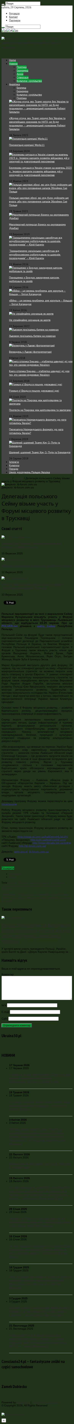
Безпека (21, 87)
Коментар (8, 974)
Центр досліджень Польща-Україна (29, 472)
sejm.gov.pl (21, 851)
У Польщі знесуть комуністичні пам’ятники (35, 894)
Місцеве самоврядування (34, 882)
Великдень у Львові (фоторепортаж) (30, 352)
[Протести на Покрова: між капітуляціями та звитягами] (40, 403)
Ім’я (4, 1005)
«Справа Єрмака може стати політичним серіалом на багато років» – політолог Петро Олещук (39, 1105)
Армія (20, 74)
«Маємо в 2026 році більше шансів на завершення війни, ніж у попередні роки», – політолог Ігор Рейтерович (40, 1222)
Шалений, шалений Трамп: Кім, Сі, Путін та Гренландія (39, 452)
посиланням (9, 804)
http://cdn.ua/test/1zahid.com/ (48, 839)
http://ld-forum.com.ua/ (32, 845)
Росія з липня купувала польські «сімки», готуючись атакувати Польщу (33, 586)
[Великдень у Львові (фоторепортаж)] (32, 345)
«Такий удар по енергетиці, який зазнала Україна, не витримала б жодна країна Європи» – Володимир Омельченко (40, 1311)
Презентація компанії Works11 (27, 145)
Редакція (14, 13)
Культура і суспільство (29, 81)
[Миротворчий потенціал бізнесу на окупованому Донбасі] (40, 218)
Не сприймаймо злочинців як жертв (29, 320)
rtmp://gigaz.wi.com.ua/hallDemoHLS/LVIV (42, 836)
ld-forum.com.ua (39, 851)
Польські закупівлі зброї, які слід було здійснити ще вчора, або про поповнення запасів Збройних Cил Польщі (39, 201)
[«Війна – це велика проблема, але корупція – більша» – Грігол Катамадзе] (40, 294)
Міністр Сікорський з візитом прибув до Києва (37, 565)
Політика (22, 67)
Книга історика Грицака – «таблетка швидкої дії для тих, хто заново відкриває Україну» (39, 372)
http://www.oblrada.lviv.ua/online (52, 842)
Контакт (13, 17)
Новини (13, 63)
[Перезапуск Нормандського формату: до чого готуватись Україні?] (40, 423)
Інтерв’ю (14, 462)
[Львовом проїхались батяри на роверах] (34, 329)
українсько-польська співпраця (21, 885)
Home (12, 60)
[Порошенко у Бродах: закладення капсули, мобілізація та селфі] (40, 271)
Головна (7, 478)
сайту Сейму (46, 626)
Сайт (5, 1018)
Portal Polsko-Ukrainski (46, 1402)
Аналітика (14, 84)
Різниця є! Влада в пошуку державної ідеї (34, 390)
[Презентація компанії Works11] (28, 138)
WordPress (23, 1402)
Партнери (14, 20)
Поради (13, 469)
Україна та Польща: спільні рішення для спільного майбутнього (32, 545)
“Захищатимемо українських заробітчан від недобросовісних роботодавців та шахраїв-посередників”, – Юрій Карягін (35, 254)
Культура (14, 465)
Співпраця (22, 77)
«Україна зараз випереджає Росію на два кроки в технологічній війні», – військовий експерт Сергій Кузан (40, 1078)
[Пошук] (3, 4)
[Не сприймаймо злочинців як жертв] (31, 313)
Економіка (22, 70)
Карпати (12, 882)
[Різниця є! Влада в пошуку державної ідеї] (35, 384)
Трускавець (57, 882)
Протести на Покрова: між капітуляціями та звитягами (40, 410)
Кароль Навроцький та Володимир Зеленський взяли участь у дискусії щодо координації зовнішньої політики (36, 933)
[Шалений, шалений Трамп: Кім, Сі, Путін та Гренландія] (40, 446)
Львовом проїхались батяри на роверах (32, 336)
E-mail (5, 1011)
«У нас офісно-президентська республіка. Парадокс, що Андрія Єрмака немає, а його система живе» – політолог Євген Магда (40, 1251)
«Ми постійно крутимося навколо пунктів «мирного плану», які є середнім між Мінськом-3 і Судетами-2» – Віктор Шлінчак (40, 1282)
